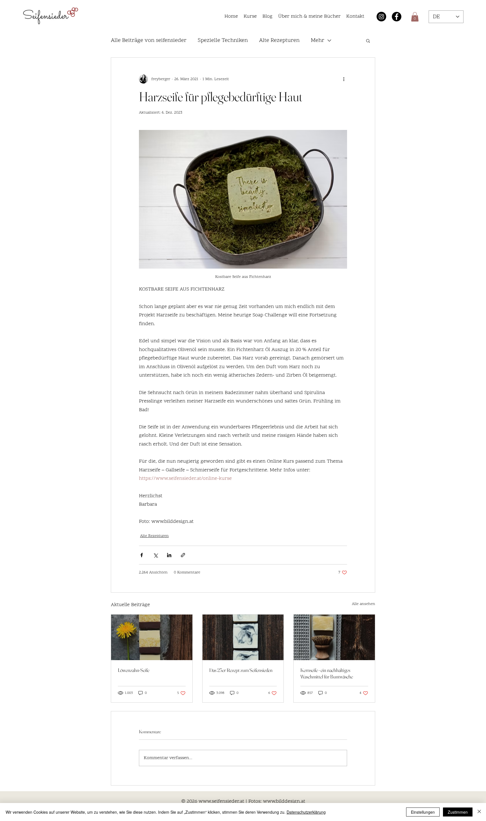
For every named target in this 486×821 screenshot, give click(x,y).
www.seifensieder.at (221, 801)
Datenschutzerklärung (306, 812)
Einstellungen (423, 812)
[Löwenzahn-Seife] (151, 637)
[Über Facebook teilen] (141, 555)
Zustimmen (458, 812)
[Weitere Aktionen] (343, 79)
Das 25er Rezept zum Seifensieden (241, 670)
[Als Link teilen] (183, 555)
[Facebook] (396, 16)
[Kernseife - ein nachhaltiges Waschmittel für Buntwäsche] (334, 637)
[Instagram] (381, 16)
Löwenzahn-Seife (133, 670)
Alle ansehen (363, 604)
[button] (250, 16)
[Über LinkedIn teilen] (169, 555)
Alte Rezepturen (154, 536)
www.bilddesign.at (284, 801)
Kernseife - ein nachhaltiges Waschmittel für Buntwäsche (326, 673)
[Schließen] (479, 811)
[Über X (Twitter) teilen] (155, 555)
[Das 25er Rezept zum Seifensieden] (243, 637)
